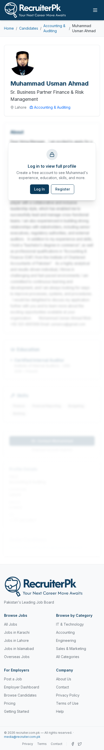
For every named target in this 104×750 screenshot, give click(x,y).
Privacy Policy (68, 695)
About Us (63, 679)
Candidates (28, 28)
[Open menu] (95, 10)
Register (62, 189)
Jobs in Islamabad (19, 648)
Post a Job (13, 679)
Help (60, 711)
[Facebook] (73, 744)
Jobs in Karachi (17, 632)
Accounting (65, 632)
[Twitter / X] (80, 744)
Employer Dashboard (21, 687)
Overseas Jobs (17, 657)
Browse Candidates (20, 695)
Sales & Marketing (71, 648)
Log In (39, 189)
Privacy (27, 744)
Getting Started (16, 711)
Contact (62, 687)
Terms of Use (67, 703)
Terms (42, 744)
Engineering (66, 640)
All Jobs (10, 624)
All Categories (67, 657)
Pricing (9, 703)
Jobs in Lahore (16, 640)
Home (9, 28)
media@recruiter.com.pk (22, 737)
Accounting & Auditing (54, 28)
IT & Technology (70, 624)
